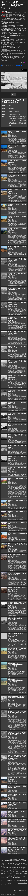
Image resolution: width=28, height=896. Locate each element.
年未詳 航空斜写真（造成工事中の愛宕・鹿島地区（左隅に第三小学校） (17, 821)
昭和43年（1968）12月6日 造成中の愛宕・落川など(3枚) (17, 555)
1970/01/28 (11, 108)
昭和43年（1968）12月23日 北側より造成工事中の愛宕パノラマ (17, 603)
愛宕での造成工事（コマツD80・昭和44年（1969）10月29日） (17, 649)
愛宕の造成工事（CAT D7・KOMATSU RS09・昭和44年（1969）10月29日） (15, 664)
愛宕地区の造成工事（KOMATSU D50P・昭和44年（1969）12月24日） (16, 698)
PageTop (25, 887)
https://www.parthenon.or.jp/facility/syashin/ (12, 864)
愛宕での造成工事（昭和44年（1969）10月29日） (15, 634)
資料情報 (11, 65)
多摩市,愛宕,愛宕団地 (14, 111)
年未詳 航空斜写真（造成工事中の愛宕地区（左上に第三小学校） (17, 830)
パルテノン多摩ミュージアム (21, 890)
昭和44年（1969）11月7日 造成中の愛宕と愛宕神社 (17, 803)
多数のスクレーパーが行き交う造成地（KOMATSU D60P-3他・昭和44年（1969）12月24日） (17, 712)
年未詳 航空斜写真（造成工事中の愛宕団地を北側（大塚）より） (17, 848)
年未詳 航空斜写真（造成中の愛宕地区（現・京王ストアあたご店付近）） (17, 839)
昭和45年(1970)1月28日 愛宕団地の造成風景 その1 (17, 259)
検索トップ (4, 65)
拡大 (14, 94)
